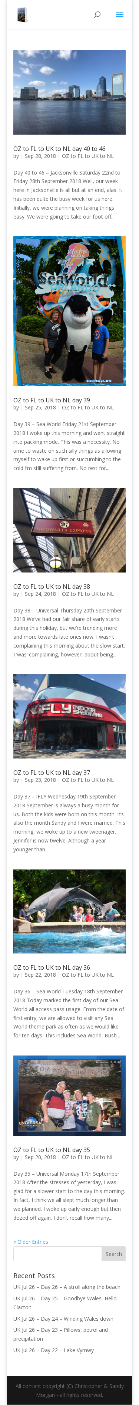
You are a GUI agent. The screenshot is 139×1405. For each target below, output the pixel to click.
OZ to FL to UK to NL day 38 (51, 586)
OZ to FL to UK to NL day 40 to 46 (59, 149)
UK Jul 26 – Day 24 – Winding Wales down (63, 1318)
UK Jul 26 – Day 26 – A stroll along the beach (66, 1286)
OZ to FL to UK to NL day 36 (51, 967)
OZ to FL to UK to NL (88, 155)
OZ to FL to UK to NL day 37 (51, 773)
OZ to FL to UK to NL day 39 (51, 400)
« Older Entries (30, 1241)
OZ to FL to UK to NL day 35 (51, 1150)
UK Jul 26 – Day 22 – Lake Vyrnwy (53, 1350)
